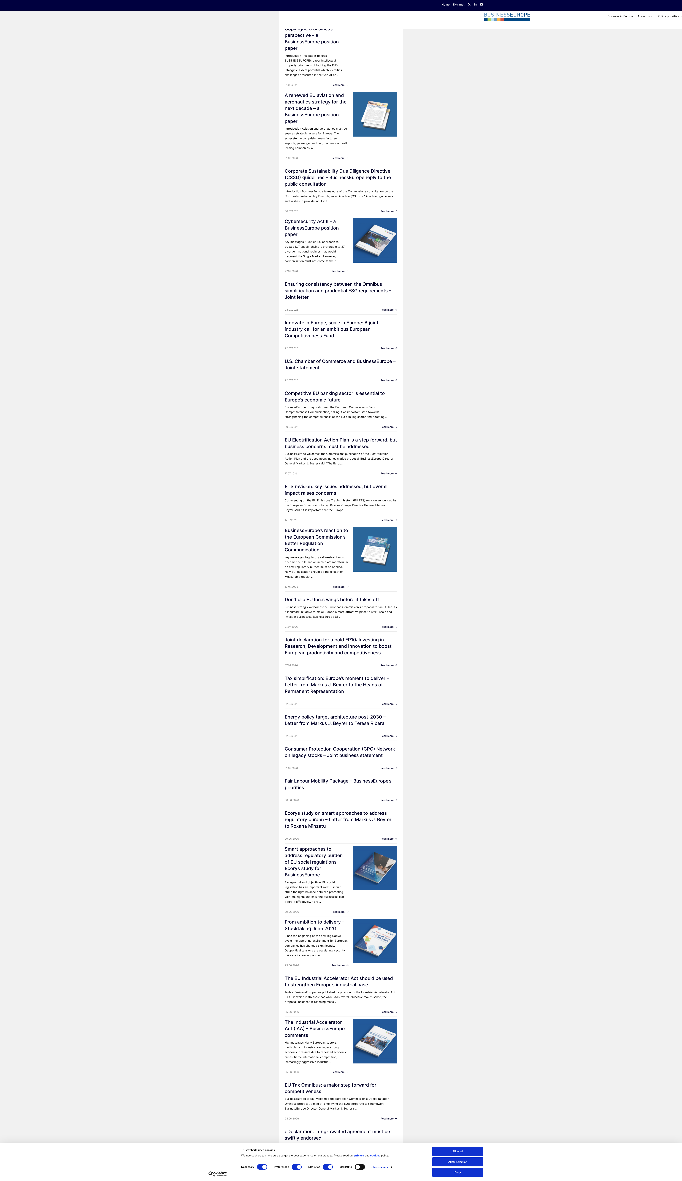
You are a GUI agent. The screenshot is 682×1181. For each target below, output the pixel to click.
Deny (457, 1172)
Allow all (457, 1151)
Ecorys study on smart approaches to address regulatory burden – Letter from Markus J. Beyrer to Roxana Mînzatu (338, 819)
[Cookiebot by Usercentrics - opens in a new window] (217, 1174)
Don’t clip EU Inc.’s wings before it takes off (332, 599)
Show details (380, 1167)
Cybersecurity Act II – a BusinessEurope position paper (312, 228)
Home (446, 4)
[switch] (297, 1167)
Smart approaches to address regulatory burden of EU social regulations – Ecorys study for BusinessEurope (314, 862)
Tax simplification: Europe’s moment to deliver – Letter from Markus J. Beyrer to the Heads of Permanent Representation (337, 684)
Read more (338, 84)
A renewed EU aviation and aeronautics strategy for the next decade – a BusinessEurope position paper (316, 108)
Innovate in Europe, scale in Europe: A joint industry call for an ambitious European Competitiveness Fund (331, 329)
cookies (375, 1155)
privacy (359, 1155)
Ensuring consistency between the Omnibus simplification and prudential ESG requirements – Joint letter (338, 290)
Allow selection (457, 1161)
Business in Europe (620, 16)
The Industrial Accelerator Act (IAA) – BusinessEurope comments (315, 1028)
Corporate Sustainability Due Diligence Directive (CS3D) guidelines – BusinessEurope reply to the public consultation (338, 177)
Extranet (458, 4)
